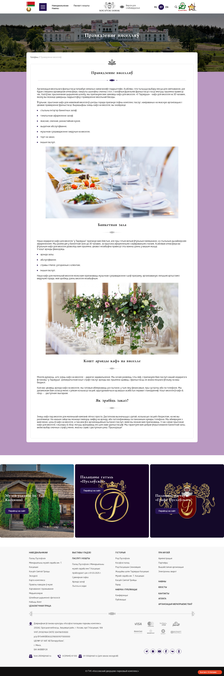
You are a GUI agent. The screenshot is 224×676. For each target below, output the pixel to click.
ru (155, 7)
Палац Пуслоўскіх (37, 558)
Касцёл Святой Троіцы (39, 572)
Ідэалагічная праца (40, 606)
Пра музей (164, 552)
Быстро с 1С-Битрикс (208, 672)
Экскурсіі (33, 576)
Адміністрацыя (165, 558)
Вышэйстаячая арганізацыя (171, 567)
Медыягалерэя (36, 593)
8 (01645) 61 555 (69, 656)
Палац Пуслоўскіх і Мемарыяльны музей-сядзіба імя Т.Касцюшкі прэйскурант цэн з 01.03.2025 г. (88, 568)
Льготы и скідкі (79, 586)
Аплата (162, 598)
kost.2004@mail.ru (42, 656)
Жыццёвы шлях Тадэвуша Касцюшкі (132, 572)
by (161, 7)
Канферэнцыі (121, 595)
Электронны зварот (167, 572)
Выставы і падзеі (81, 552)
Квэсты (162, 587)
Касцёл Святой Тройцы (126, 580)
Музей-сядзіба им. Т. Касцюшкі (129, 576)
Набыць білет (35, 602)
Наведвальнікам (60, 5)
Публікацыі (120, 600)
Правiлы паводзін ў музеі (40, 585)
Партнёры (163, 563)
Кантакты (163, 593)
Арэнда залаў (78, 582)
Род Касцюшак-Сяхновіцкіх (128, 567)
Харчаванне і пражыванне (41, 589)
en (166, 7)
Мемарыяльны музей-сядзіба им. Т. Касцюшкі (45, 565)
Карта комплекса (37, 580)
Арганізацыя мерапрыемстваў (175, 604)
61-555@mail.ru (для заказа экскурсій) (100, 656)
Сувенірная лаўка (80, 577)
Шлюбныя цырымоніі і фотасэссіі (44, 598)
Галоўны (34, 57)
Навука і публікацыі (126, 589)
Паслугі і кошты (82, 5)
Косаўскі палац (122, 563)
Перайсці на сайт (16, 511)
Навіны (55, 8)
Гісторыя (120, 552)
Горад (118, 585)
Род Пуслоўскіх (122, 558)
